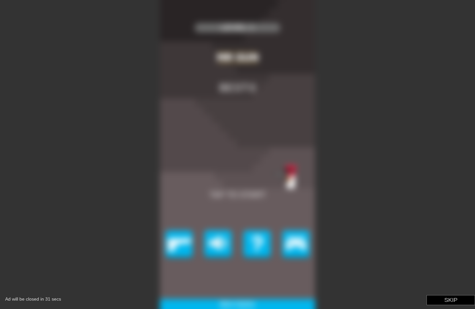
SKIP (451, 300)
